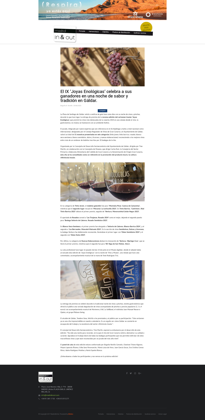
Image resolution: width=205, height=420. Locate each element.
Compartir (102, 110)
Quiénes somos (140, 33)
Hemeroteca (94, 31)
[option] (102, 10)
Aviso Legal (162, 414)
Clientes (105, 32)
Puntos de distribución (121, 32)
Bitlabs (70, 414)
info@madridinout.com (50, 395)
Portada (82, 31)
